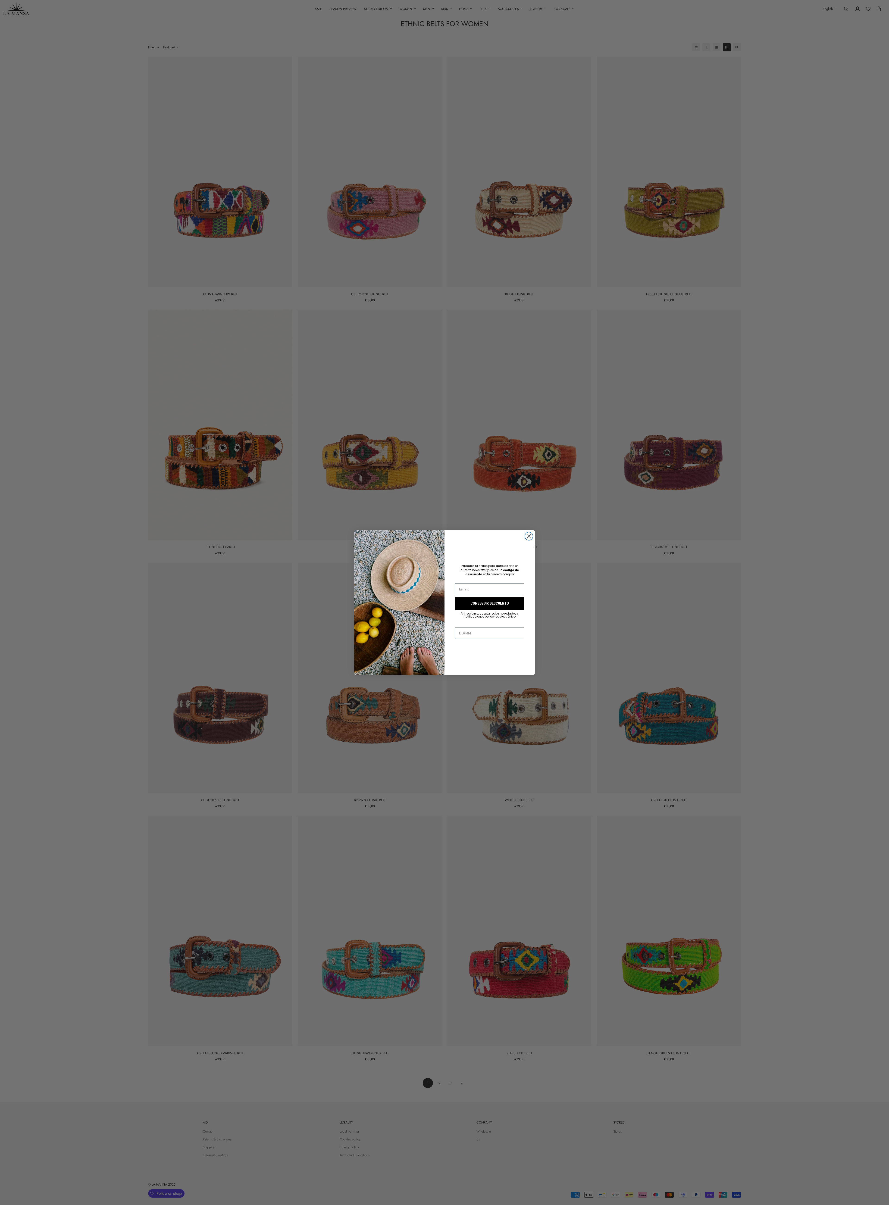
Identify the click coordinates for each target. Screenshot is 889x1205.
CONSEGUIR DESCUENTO (489, 603)
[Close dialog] (529, 536)
